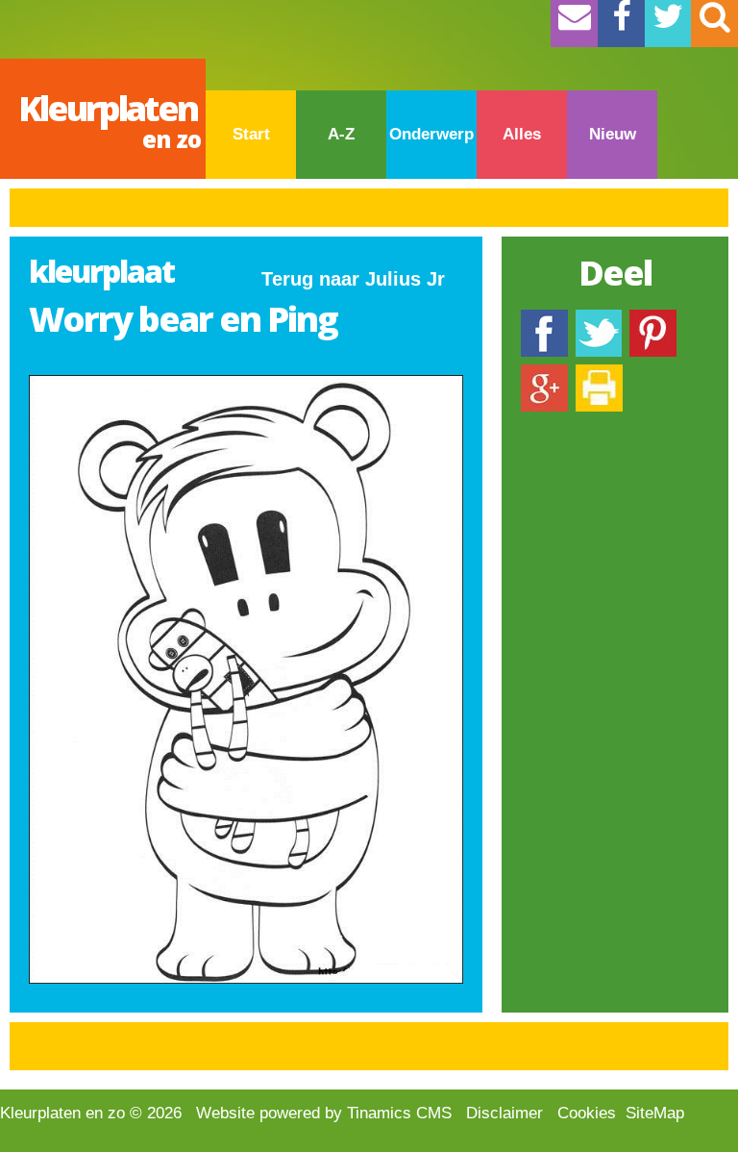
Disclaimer (504, 1113)
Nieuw (612, 134)
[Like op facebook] (544, 319)
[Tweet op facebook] (599, 319)
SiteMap (655, 1113)
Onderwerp (431, 134)
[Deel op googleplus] (544, 373)
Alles (522, 134)
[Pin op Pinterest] (652, 319)
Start (251, 134)
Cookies (586, 1113)
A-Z (341, 134)
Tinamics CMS (399, 1113)
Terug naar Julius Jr (353, 278)
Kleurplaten (109, 120)
